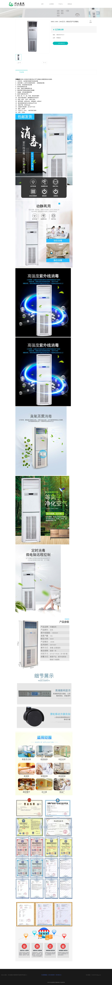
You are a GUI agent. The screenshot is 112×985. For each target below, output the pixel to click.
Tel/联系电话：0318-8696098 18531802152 (51, 975)
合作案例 (51, 4)
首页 (42, 4)
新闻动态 (70, 4)
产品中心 (61, 4)
